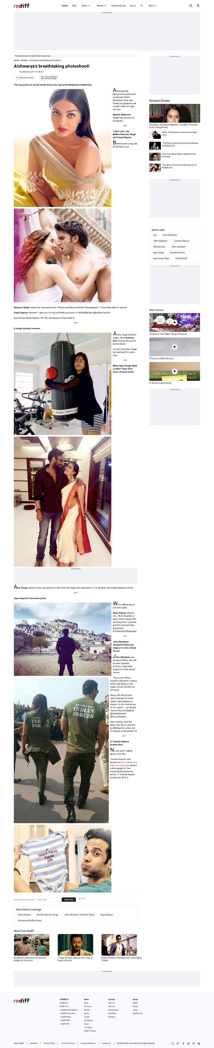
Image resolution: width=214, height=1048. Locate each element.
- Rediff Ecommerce (67, 1013)
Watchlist (112, 1013)
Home (65, 5)
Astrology (88, 1027)
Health (135, 1003)
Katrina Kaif (181, 258)
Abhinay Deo (159, 246)
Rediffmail (64, 1003)
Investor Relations (88, 1043)
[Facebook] (183, 1043)
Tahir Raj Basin (160, 241)
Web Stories (156, 310)
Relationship (138, 1013)
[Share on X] (178, 1043)
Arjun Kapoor (106, 914)
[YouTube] (194, 1043)
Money (100, 5)
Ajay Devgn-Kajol (161, 258)
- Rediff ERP (64, 1024)
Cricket (87, 1017)
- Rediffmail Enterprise (68, 1010)
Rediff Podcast (90, 1031)
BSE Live (111, 1003)
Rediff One (64, 1006)
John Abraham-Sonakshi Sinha (79, 914)
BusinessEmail (118, 5)
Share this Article (26, 78)
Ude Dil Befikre (170, 235)
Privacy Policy (49, 1043)
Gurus (133, 5)
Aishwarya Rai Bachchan (29, 920)
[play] (175, 322)
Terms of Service (68, 1043)
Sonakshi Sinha (177, 252)
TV (141, 5)
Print (83, 898)
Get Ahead (88, 1020)
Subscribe (69, 899)
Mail (74, 5)
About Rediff (19, 1043)
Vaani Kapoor (24, 914)
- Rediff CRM (65, 1020)
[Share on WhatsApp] (173, 1043)
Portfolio (111, 1017)
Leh (155, 235)
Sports (86, 1013)
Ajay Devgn (158, 252)
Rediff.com (127, 1043)
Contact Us (106, 1043)
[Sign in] (198, 5)
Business (88, 1006)
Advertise (34, 1043)
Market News (113, 1010)
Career (135, 1010)
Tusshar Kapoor (181, 241)
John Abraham (178, 246)
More (151, 5)
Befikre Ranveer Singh (47, 914)
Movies (24, 60)
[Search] (191, 5)
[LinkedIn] (199, 1043)
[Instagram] (188, 1043)
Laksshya (124, 765)
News (84, 5)
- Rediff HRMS (65, 1017)
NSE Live (111, 1006)
